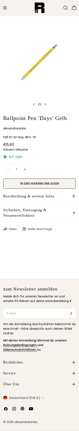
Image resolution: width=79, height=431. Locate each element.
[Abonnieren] (71, 313)
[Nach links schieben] (34, 104)
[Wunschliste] (59, 8)
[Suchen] (65, 8)
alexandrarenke (26, 422)
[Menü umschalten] (5, 8)
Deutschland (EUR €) (24, 398)
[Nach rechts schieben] (45, 104)
